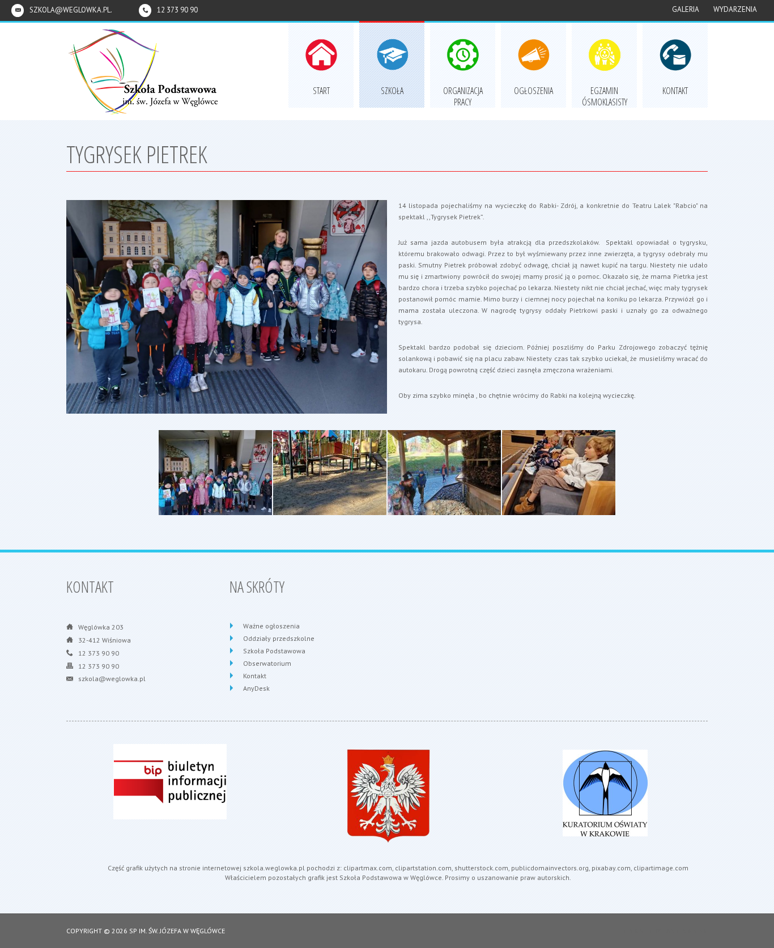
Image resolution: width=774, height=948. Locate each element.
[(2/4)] (329, 479)
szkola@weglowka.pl (112, 678)
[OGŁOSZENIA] (533, 39)
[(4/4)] (558, 479)
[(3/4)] (444, 479)
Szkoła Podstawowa (274, 651)
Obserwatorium (267, 663)
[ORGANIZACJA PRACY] (463, 39)
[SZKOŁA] (392, 39)
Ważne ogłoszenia (271, 626)
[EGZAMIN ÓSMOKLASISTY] (604, 39)
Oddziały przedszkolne (278, 638)
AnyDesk (256, 688)
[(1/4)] (215, 479)
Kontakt (254, 675)
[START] (321, 39)
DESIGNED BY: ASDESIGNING (661, 930)
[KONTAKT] (675, 39)
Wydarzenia (735, 9)
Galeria (685, 9)
